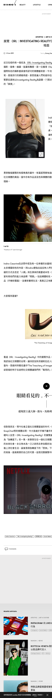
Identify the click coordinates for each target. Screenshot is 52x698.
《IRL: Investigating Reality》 (27, 537)
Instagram (34, 631)
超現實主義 (42, 537)
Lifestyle (39, 37)
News (41, 642)
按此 (35, 695)
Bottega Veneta (36, 655)
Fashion (34, 642)
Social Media (44, 631)
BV (44, 655)
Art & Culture (44, 619)
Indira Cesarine (11, 537)
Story (41, 682)
